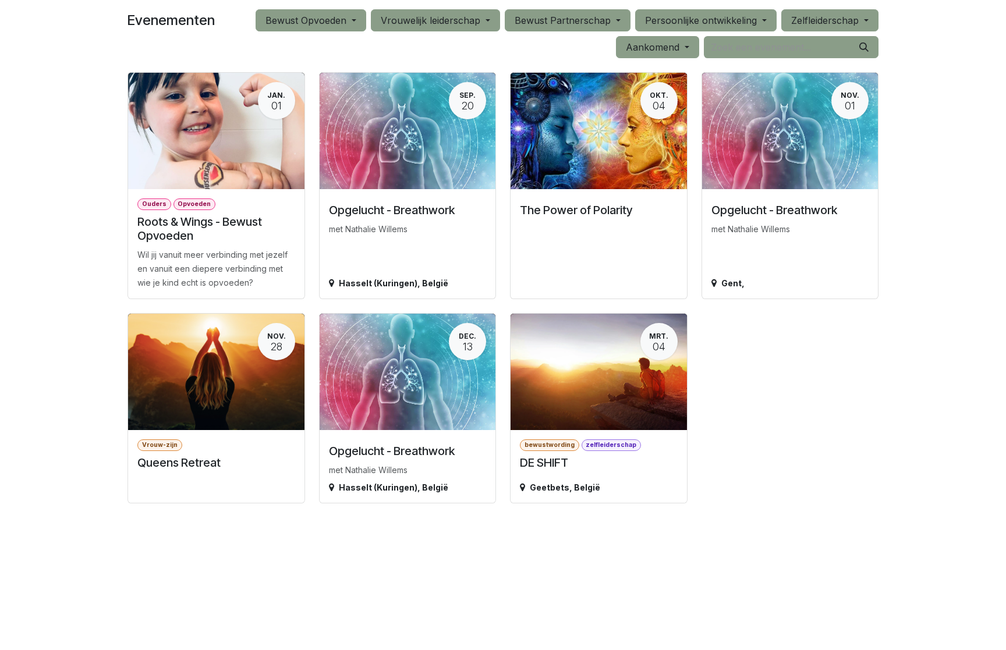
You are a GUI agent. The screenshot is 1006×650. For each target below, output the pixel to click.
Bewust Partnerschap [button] (564, 20)
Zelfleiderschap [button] (826, 20)
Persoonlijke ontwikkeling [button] (702, 20)
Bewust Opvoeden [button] (307, 20)
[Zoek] (864, 47)
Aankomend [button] (654, 47)
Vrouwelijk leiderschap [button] (432, 20)
